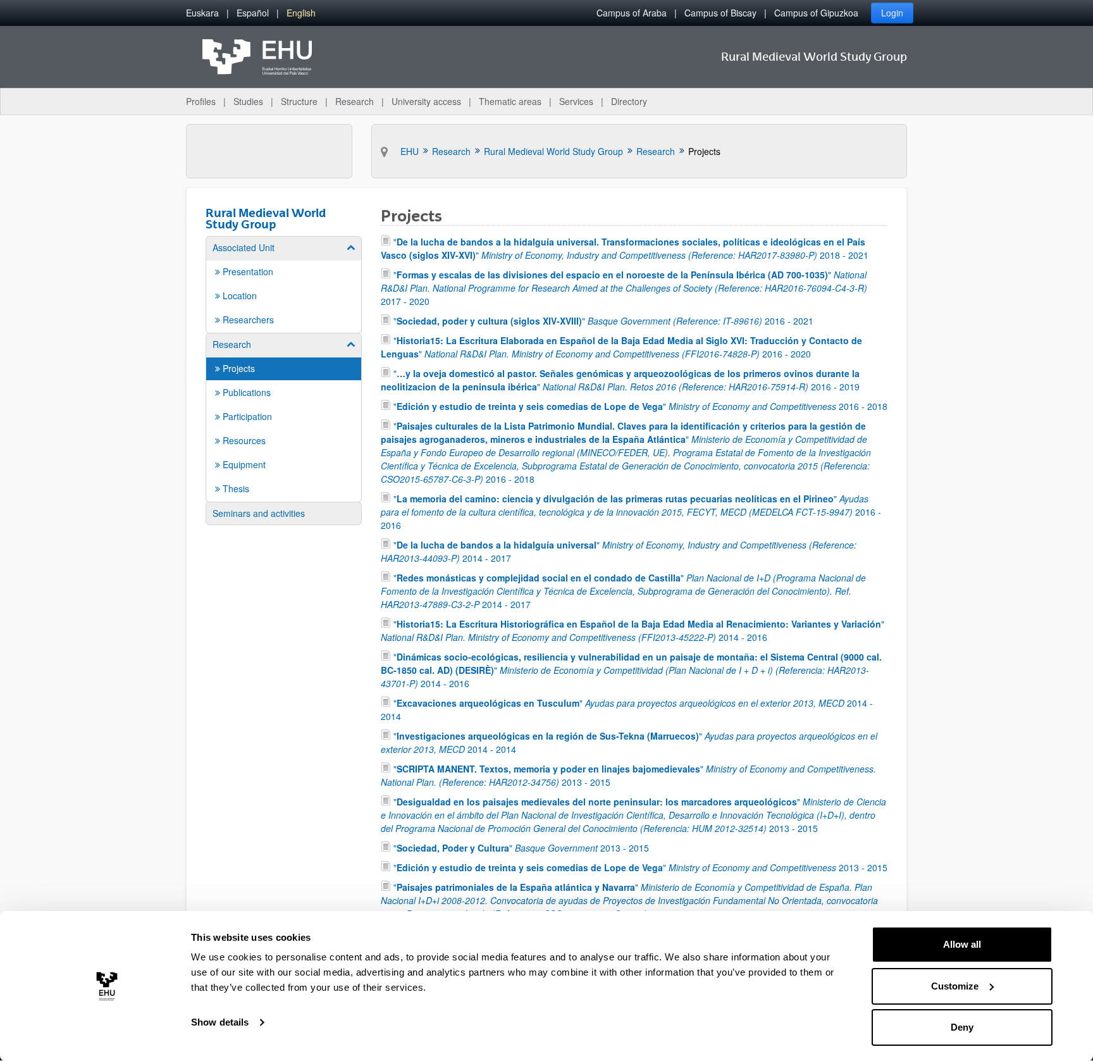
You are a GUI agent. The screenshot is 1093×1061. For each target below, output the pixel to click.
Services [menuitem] (576, 101)
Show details (220, 1022)
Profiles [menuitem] (201, 101)
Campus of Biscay (720, 12)
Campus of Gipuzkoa (816, 12)
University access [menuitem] (426, 101)
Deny (962, 1027)
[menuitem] (202, 13)
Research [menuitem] (354, 101)
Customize (955, 986)
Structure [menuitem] (299, 101)
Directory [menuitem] (629, 101)
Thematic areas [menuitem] (510, 101)
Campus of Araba (631, 12)
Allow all (962, 944)
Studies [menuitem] (248, 101)
